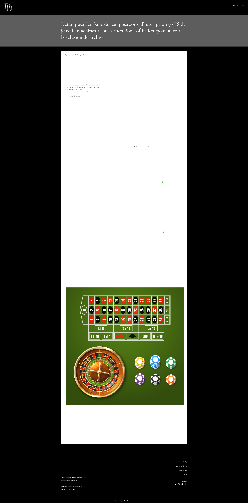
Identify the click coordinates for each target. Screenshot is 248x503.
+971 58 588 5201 (70, 489)
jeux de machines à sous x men (141, 146)
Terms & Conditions (181, 466)
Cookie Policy (183, 470)
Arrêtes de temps (74, 96)
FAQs (185, 474)
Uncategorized (80, 55)
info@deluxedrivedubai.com (73, 486)
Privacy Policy (182, 462)
